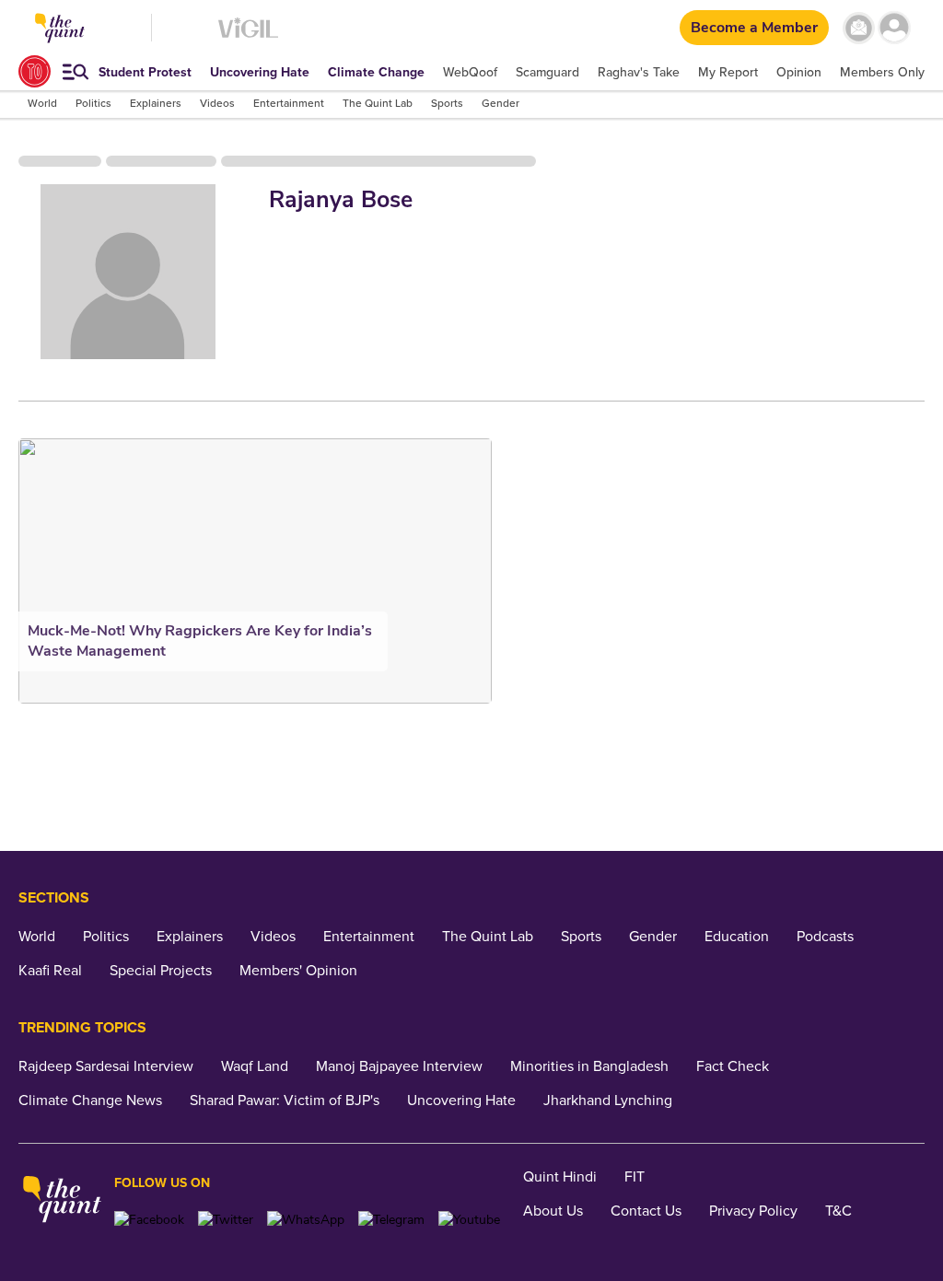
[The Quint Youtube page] (469, 1220)
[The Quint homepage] (62, 1201)
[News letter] (859, 28)
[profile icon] (895, 28)
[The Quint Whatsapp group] (305, 1220)
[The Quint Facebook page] (149, 1220)
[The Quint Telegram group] (391, 1220)
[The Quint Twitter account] (225, 1220)
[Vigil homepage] (248, 37)
